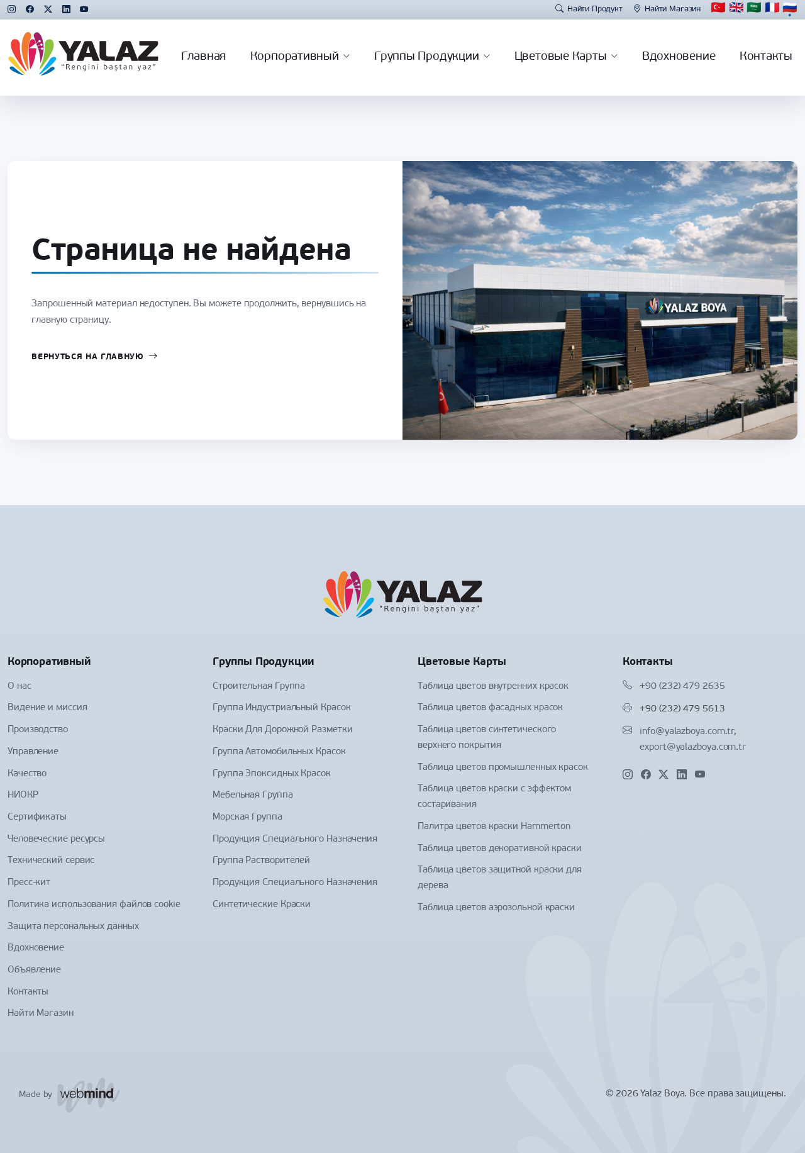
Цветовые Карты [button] (560, 57)
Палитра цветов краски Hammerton (494, 827)
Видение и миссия (47, 708)
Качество (27, 774)
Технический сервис (51, 861)
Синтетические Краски (262, 905)
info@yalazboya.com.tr (687, 732)
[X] (48, 9)
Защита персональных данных (73, 927)
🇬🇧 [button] (736, 8)
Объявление (34, 970)
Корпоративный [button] (294, 57)
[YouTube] (84, 9)
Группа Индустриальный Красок (282, 708)
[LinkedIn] (66, 9)
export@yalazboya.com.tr (693, 747)
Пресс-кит (29, 883)
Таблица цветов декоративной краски (500, 849)
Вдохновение (679, 57)
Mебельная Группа (253, 795)
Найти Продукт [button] (595, 9)
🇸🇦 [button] (754, 8)
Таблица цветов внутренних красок (493, 686)
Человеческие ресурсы (56, 839)
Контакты (766, 57)
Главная (203, 57)
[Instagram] (12, 9)
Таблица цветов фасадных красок (490, 708)
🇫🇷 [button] (772, 8)
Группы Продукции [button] (426, 57)
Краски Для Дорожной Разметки (283, 730)
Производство (38, 730)
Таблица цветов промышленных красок (503, 767)
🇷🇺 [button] (789, 8)
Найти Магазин (673, 9)
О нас (19, 686)
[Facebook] (30, 9)
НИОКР (23, 795)
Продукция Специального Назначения (295, 839)
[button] (754, 9)
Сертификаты (37, 817)
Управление (33, 752)
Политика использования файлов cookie (94, 905)
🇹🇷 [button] (718, 8)
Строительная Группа (259, 686)
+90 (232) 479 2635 (682, 686)
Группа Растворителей (261, 861)
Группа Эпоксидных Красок (272, 774)
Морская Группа (247, 817)
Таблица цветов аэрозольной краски (496, 908)
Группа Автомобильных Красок (279, 752)
